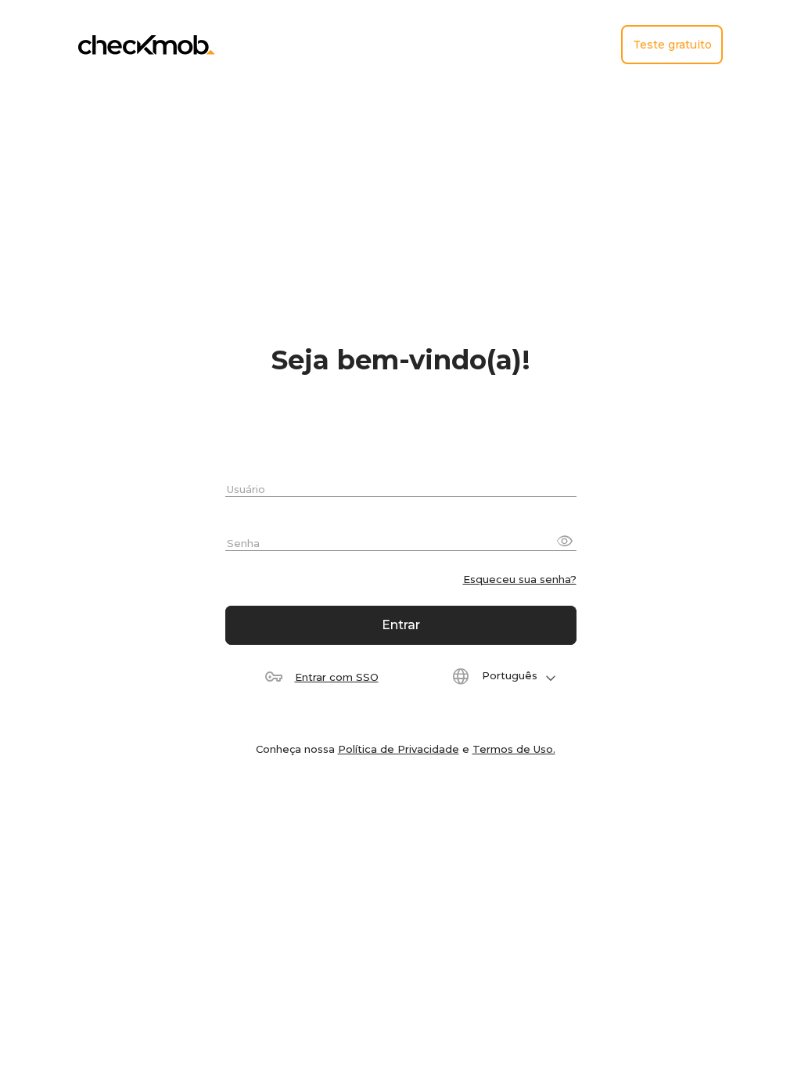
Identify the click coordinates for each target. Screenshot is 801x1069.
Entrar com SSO (337, 677)
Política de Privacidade (398, 749)
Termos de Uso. (513, 749)
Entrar (401, 624)
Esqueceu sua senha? (520, 579)
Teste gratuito (672, 45)
